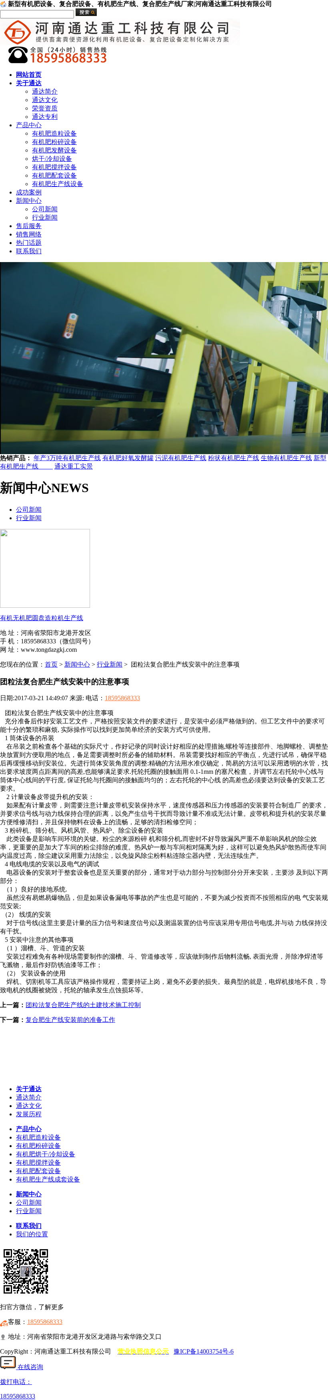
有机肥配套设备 (54, 175)
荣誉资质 (45, 108)
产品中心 (29, 125)
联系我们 (29, 251)
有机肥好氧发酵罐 (128, 458)
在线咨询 (29, 1367)
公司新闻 (45, 209)
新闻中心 (29, 200)
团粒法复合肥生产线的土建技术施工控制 (83, 1004)
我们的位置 (32, 1234)
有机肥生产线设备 (57, 183)
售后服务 (29, 225)
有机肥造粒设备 (54, 133)
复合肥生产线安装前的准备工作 (70, 1019)
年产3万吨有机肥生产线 (67, 458)
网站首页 (29, 74)
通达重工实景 (73, 466)
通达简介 (45, 91)
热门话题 (29, 242)
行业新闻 (45, 217)
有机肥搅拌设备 (54, 167)
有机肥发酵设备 (54, 150)
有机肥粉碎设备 (54, 141)
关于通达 (29, 83)
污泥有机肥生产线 (180, 458)
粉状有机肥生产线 (233, 458)
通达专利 (45, 116)
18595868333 (122, 698)
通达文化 (45, 99)
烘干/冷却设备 (52, 158)
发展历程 (29, 1114)
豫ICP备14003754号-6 (204, 1351)
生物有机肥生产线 (286, 458)
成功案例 (29, 192)
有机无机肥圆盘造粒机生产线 (41, 618)
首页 (51, 664)
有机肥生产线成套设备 (48, 1179)
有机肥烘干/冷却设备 (45, 1154)
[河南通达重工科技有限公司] (120, 43)
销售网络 (29, 234)
